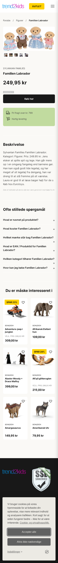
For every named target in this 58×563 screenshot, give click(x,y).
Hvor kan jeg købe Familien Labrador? (25, 267)
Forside (6, 20)
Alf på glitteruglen (41, 378)
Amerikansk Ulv (40, 428)
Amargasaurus (13, 428)
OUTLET (36, 6)
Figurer (19, 20)
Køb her (29, 98)
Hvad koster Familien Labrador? (22, 228)
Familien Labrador (38, 20)
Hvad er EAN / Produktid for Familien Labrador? (24, 248)
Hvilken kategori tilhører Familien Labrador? (28, 258)
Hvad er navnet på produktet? (20, 219)
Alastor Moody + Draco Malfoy (14, 380)
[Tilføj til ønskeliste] (23, 302)
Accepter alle (29, 532)
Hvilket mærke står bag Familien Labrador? (28, 237)
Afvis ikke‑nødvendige (29, 542)
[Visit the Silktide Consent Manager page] (47, 552)
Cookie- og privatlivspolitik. (34, 522)
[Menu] (52, 6)
